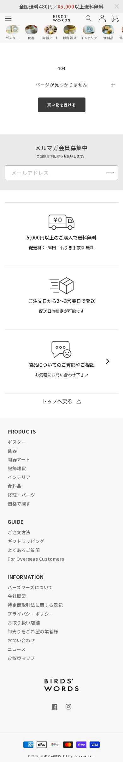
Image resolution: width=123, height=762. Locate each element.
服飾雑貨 (17, 468)
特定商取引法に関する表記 (35, 605)
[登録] (110, 172)
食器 (12, 450)
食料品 (14, 486)
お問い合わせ (21, 640)
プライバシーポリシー (31, 614)
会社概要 (17, 596)
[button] (8, 18)
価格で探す (19, 503)
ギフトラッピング (26, 541)
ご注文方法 (19, 532)
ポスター (17, 442)
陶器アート (19, 459)
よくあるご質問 (24, 550)
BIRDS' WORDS (50, 756)
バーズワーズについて (30, 587)
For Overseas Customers (36, 559)
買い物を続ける (61, 104)
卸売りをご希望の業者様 (33, 631)
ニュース (17, 649)
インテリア (19, 477)
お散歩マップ (21, 658)
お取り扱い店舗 (24, 622)
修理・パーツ (21, 495)
